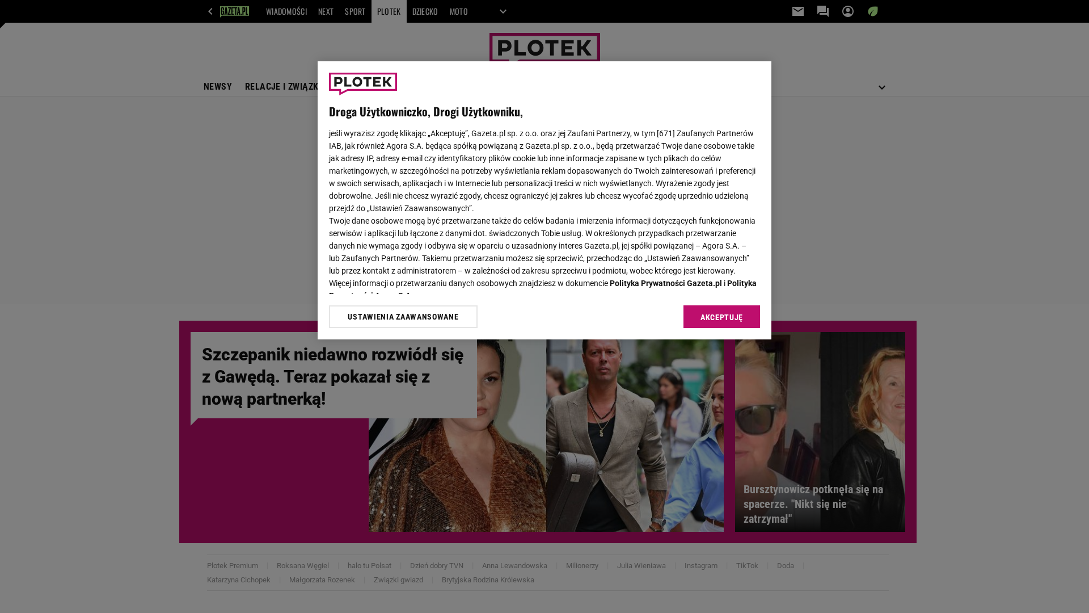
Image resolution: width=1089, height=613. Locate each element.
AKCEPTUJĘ (721, 317)
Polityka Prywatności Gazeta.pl (666, 283)
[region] (544, 200)
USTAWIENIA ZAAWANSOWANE (403, 316)
